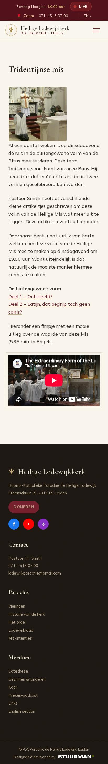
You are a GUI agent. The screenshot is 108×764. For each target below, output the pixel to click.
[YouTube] (28, 524)
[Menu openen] (96, 30)
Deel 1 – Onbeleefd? (30, 296)
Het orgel (17, 622)
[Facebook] (13, 524)
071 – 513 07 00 (53, 15)
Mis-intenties (20, 638)
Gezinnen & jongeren (27, 679)
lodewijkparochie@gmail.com (34, 573)
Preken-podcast (23, 695)
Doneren (24, 506)
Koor (12, 687)
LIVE (83, 6)
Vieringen (16, 606)
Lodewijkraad (20, 630)
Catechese (18, 671)
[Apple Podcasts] (43, 524)
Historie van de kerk (26, 614)
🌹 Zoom (25, 15)
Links (13, 703)
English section (21, 711)
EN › (87, 15)
